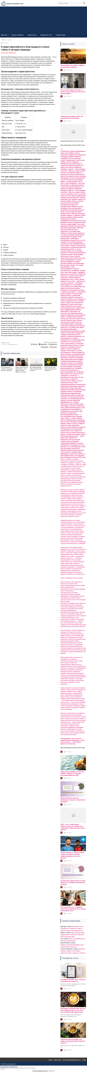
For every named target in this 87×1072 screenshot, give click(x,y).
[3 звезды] (4, 344)
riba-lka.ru (52, 1071)
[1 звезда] (1, 344)
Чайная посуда (60, 35)
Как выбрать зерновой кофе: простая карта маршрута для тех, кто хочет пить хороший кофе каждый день (72, 1010)
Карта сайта (57, 1060)
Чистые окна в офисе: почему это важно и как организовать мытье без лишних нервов (72, 91)
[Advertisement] (43, 21)
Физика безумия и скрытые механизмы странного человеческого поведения (73, 799)
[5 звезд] (7, 344)
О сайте (50, 1060)
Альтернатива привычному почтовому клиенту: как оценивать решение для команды (73, 882)
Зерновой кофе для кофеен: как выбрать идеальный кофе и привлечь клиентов (72, 951)
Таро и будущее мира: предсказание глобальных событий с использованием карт (72, 934)
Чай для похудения (17, 35)
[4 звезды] (6, 344)
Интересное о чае (46, 35)
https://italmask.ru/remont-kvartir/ (7, 1067)
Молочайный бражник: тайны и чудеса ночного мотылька (36, 369)
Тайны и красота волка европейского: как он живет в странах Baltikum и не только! (21, 370)
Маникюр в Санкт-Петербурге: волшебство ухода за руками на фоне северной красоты (72, 928)
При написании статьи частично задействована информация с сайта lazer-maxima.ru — (72, 740)
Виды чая (4, 35)
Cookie (84, 1060)
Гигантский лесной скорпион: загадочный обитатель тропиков (7, 369)
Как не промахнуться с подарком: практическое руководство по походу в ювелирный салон (73, 908)
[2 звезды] (3, 344)
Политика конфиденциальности (72, 1060)
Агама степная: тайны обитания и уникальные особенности (50, 369)
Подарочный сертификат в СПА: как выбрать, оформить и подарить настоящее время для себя (72, 773)
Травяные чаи (32, 35)
